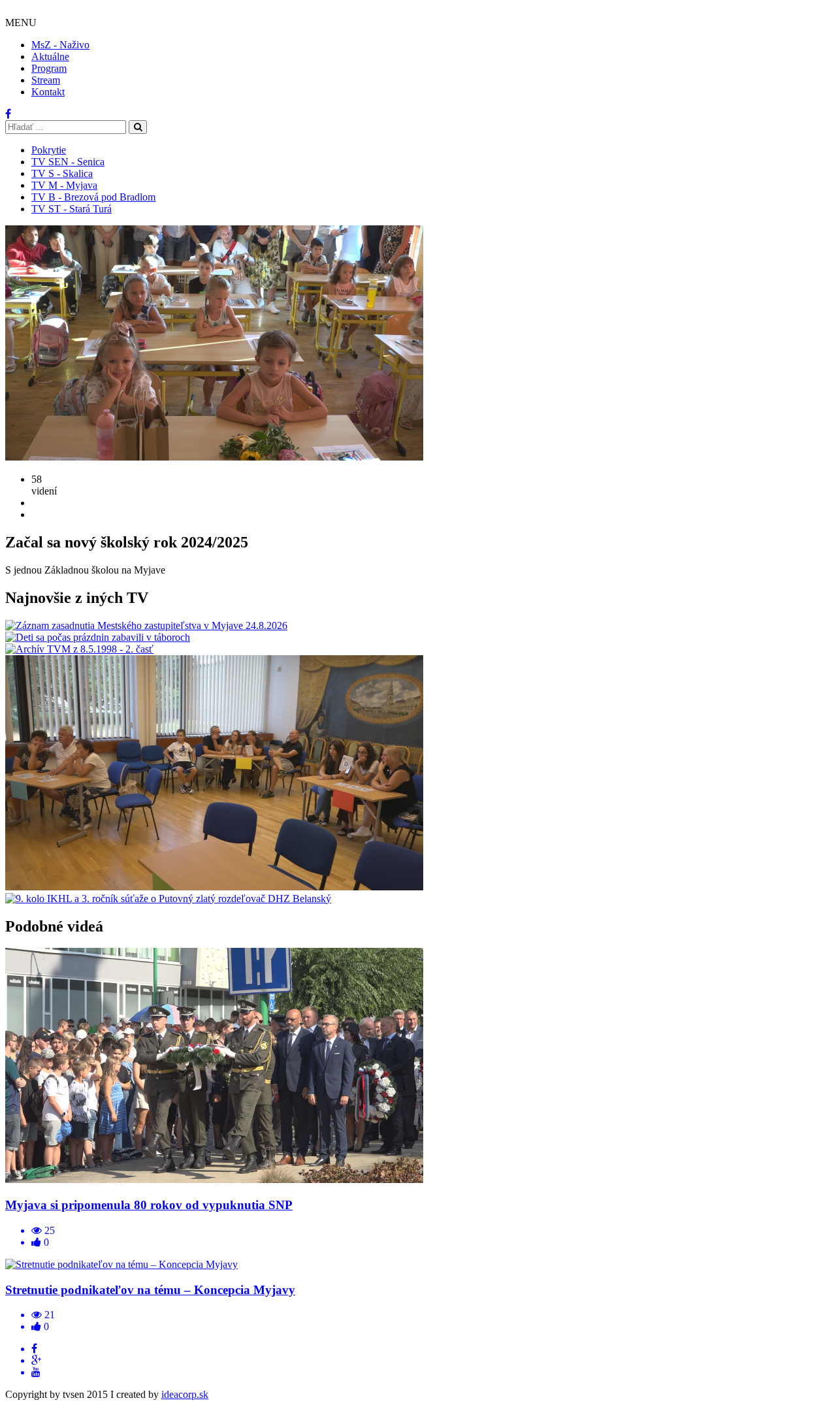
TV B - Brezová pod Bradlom (93, 197)
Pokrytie (48, 149)
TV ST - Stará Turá (71, 208)
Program (49, 68)
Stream (45, 80)
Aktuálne (50, 56)
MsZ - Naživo (60, 44)
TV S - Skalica (62, 173)
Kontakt (48, 91)
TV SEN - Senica (67, 161)
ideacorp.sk (184, 1394)
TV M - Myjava (64, 185)
